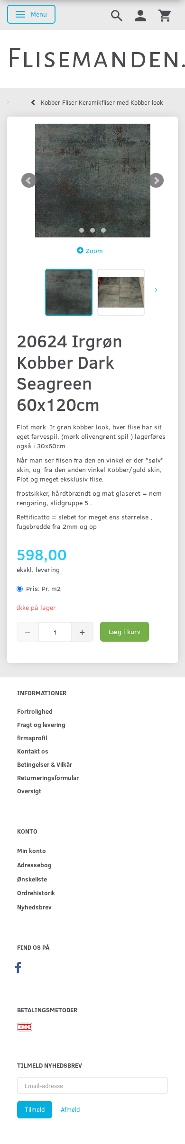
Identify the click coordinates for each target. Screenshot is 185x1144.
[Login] (140, 15)
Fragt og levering (41, 724)
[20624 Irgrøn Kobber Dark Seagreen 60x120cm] (92, 180)
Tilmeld (35, 1109)
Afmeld (70, 1109)
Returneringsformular (48, 777)
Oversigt (29, 791)
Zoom (94, 250)
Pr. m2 (43, 588)
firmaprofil (32, 738)
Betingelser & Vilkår (44, 764)
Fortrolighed (35, 711)
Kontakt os (32, 751)
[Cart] (164, 15)
